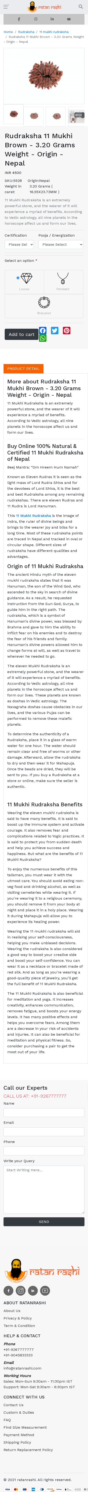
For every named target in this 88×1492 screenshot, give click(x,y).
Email (9, 1122)
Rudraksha (26, 32)
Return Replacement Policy (28, 1450)
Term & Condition (19, 1325)
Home (8, 32)
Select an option (21, 260)
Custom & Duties (19, 1412)
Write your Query (19, 1161)
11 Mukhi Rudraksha (33, 515)
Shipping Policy (17, 1442)
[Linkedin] (52, 19)
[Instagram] (35, 19)
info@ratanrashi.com (22, 1365)
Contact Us (13, 1405)
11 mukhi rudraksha (54, 32)
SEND (44, 1221)
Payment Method (19, 1435)
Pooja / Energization (56, 235)
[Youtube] (69, 19)
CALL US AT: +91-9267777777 (35, 1096)
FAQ (7, 1420)
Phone (9, 1141)
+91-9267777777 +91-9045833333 (19, 1349)
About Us (12, 1310)
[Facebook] (19, 19)
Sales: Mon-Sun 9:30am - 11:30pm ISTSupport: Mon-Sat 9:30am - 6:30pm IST (39, 1381)
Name (9, 1103)
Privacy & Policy (18, 1318)
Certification (16, 235)
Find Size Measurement (25, 1427)
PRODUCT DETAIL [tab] (23, 368)
